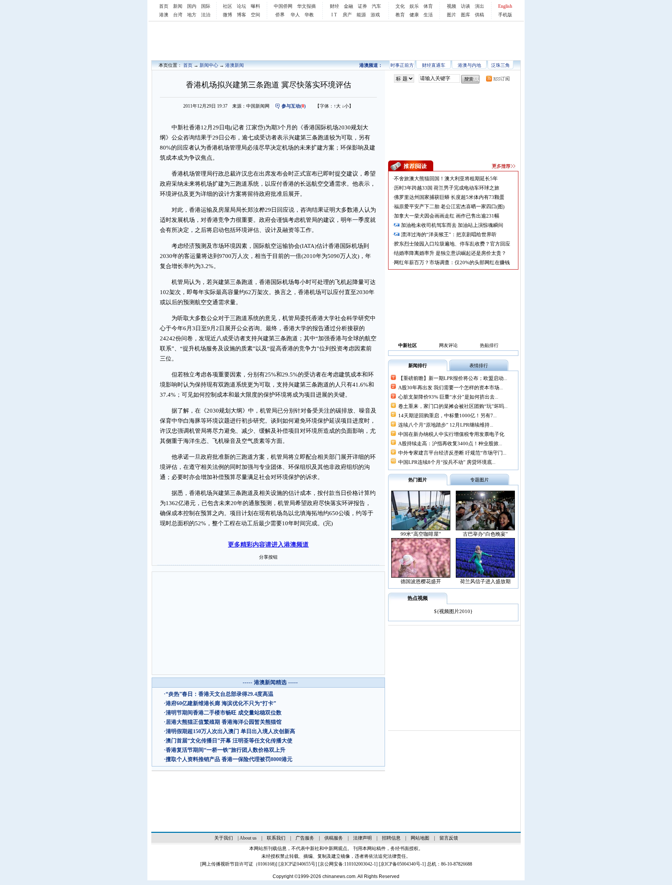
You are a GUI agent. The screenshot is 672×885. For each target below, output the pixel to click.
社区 (227, 6)
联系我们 (276, 838)
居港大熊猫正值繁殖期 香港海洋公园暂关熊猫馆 (224, 722)
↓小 (345, 106)
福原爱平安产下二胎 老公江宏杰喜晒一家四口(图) (449, 206)
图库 (465, 14)
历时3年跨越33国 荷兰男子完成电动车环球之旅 (446, 188)
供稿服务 (333, 838)
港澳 (163, 14)
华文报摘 (306, 6)
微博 (227, 14)
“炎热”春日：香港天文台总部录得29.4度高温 (219, 694)
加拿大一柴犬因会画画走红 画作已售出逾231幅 (446, 216)
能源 (361, 14)
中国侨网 (283, 6)
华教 (309, 14)
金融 (348, 6)
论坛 (241, 6)
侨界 (280, 14)
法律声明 (362, 838)
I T (334, 14)
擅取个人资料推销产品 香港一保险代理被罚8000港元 (229, 759)
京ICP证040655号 (297, 864)
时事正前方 (402, 65)
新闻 (177, 6)
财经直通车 (433, 65)
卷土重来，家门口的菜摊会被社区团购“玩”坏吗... (453, 406)
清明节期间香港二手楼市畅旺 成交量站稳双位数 (224, 713)
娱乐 (414, 6)
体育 (428, 6)
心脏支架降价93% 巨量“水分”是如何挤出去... (448, 397)
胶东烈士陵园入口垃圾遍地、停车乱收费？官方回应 (452, 244)
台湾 (177, 14)
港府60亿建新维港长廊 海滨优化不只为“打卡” (221, 703)
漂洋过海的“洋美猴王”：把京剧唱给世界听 (449, 234)
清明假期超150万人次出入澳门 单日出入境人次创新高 (230, 731)
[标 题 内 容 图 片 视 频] (404, 79)
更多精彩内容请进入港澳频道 (268, 544)
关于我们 (223, 838)
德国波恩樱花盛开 (421, 581)
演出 (479, 6)
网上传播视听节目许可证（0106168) (239, 864)
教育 (400, 14)
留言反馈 (448, 838)
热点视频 (418, 598)
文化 (400, 6)
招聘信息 (391, 838)
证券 (362, 6)
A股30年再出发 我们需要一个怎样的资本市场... (450, 387)
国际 (205, 6)
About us (248, 838)
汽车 (376, 6)
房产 (347, 14)
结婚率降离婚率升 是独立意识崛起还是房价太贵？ (450, 253)
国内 (191, 6)
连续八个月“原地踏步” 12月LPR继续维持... (445, 425)
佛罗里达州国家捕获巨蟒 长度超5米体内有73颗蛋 (449, 197)
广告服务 (305, 838)
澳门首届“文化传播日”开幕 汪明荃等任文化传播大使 (229, 741)
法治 (205, 14)
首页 (163, 6)
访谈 (465, 6)
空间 (255, 14)
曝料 (255, 6)
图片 (451, 14)
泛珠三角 (500, 65)
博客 (241, 14)
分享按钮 (268, 557)
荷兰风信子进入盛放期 (485, 581)
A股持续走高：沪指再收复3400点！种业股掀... (450, 443)
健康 (414, 14)
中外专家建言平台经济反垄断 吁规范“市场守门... (452, 453)
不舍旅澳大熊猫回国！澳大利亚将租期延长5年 (446, 178)
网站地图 (420, 838)
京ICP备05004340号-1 (402, 864)
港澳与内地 (469, 65)
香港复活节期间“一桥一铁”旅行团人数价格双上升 (225, 750)
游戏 (375, 14)
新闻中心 (209, 65)
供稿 (479, 14)
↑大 (337, 106)
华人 (295, 14)
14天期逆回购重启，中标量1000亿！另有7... (447, 415)
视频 (451, 6)
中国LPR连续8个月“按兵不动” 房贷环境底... (446, 462)
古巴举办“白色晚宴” (485, 534)
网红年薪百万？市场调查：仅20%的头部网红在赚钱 (452, 262)
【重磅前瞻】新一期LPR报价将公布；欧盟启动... (452, 378)
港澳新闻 (234, 65)
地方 (191, 14)
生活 (428, 14)
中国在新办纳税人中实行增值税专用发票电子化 (451, 434)
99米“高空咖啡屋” (421, 534)
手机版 (505, 14)
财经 (334, 6)
